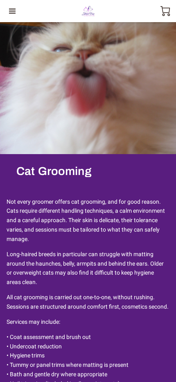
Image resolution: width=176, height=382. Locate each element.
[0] (165, 11)
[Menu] (12, 11)
